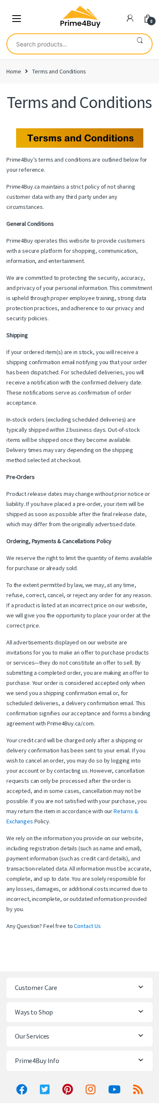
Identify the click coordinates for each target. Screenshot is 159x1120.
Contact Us (87, 926)
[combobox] (67, 44)
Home (13, 71)
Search (140, 44)
